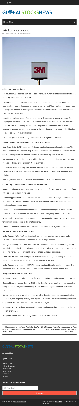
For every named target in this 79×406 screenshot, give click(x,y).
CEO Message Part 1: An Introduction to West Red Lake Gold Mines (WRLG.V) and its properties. (59, 329)
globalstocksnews (25, 34)
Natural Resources (8, 366)
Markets (5, 376)
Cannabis (5, 374)
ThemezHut (45, 404)
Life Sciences (6, 368)
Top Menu (9, 3)
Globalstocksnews (20, 401)
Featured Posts (7, 363)
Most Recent (6, 371)
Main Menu (9, 22)
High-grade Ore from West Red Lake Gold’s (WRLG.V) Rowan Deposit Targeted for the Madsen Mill (20, 329)
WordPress (58, 401)
